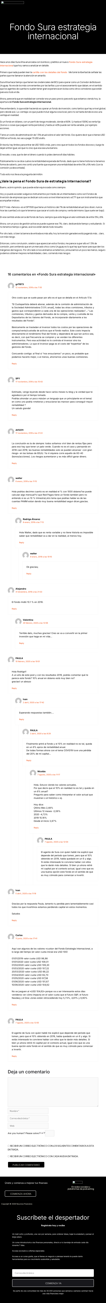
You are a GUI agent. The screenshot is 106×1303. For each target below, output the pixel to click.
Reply (14, 363)
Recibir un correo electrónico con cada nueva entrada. (44, 1156)
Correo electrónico (24, 1267)
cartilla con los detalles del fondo (50, 72)
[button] (104, 4)
